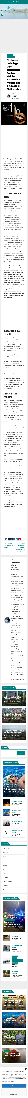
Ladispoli (5, 877)
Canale (5, 865)
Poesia (13, 947)
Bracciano (6, 784)
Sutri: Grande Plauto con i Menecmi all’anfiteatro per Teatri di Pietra (20, 547)
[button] (25, 1068)
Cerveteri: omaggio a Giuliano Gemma (13, 1001)
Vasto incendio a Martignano (17, 976)
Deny (14, 1090)
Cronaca (13, 919)
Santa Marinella (7, 881)
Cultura (20, 830)
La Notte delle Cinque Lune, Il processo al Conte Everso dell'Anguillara (17, 643)
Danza (19, 801)
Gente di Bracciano (16, 625)
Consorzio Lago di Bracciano (16, 960)
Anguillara (6, 848)
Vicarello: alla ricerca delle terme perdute (8, 545)
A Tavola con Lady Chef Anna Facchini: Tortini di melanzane (13, 1055)
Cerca (4, 748)
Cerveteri (5, 873)
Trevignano (6, 857)
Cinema (5, 998)
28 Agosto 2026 (9, 791)
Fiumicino (5, 885)
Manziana (5, 861)
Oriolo (4, 869)
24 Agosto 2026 (9, 926)
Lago (11, 784)
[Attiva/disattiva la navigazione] (25, 15)
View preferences (14, 1094)
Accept (14, 1085)
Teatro (20, 821)
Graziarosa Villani (15, 95)
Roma (4, 890)
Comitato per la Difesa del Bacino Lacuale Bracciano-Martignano (17, 665)
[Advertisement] (14, 38)
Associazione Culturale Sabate (17, 657)
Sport (15, 784)
